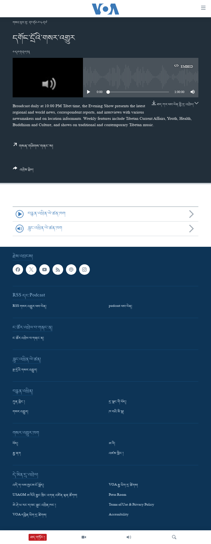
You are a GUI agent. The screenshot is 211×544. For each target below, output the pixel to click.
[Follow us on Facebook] (18, 269)
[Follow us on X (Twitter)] (31, 269)
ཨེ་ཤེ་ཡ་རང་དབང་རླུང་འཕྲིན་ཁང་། (34, 505)
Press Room (117, 495)
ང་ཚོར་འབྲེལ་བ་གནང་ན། (28, 338)
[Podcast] (71, 269)
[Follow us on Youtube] (44, 269)
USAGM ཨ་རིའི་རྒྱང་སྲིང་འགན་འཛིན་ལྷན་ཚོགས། (45, 495)
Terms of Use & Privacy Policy (131, 505)
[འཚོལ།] (174, 537)
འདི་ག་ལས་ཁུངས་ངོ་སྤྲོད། (28, 485)
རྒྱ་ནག (17, 453)
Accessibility (119, 515)
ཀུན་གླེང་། (19, 402)
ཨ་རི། (112, 443)
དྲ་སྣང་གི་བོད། (117, 402)
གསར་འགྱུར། (20, 412)
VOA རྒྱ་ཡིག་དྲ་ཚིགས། (123, 485)
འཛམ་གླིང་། (116, 453)
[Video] (84, 537)
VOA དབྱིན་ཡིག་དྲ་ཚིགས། (29, 515)
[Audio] (129, 537)
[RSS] (57, 269)
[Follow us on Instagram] (84, 269)
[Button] (23, 171)
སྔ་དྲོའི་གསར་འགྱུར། (25, 370)
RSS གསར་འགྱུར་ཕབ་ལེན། (29, 306)
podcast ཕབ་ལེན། (120, 306)
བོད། (15, 443)
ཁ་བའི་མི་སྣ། (116, 412)
